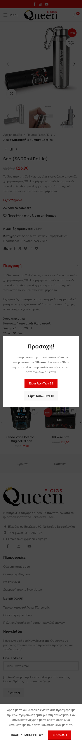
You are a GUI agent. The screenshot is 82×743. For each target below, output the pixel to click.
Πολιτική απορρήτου (27, 735)
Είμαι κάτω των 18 (41, 396)
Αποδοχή (59, 735)
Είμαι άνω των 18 (41, 383)
